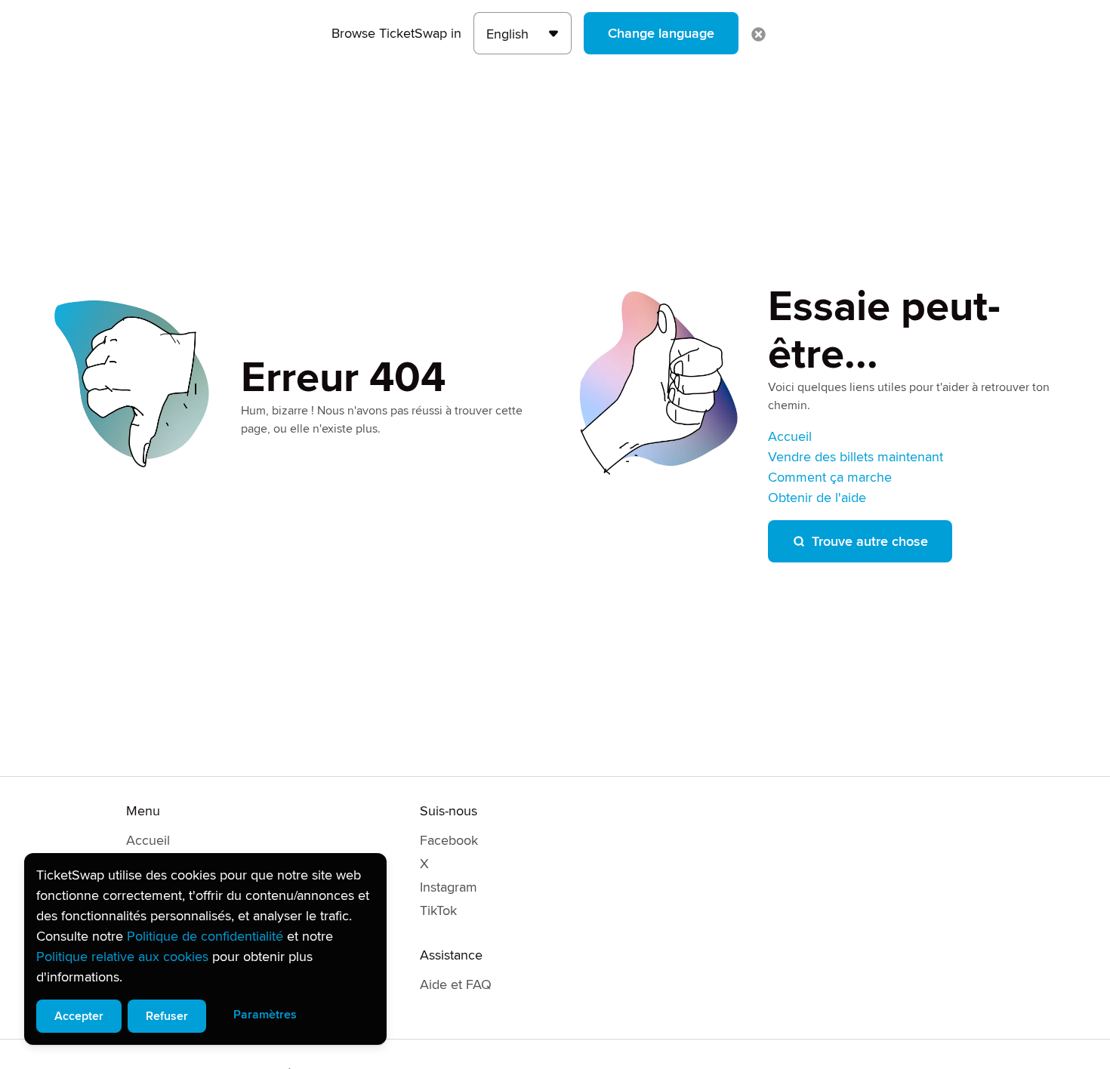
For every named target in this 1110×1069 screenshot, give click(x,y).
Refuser (167, 1016)
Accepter (78, 1016)
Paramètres (265, 1014)
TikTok (438, 910)
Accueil (790, 436)
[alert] (205, 949)
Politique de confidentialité (205, 936)
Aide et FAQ (456, 984)
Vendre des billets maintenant (855, 456)
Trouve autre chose (870, 541)
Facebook (449, 840)
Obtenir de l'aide (817, 497)
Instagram (448, 887)
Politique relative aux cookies (122, 956)
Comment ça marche (830, 477)
